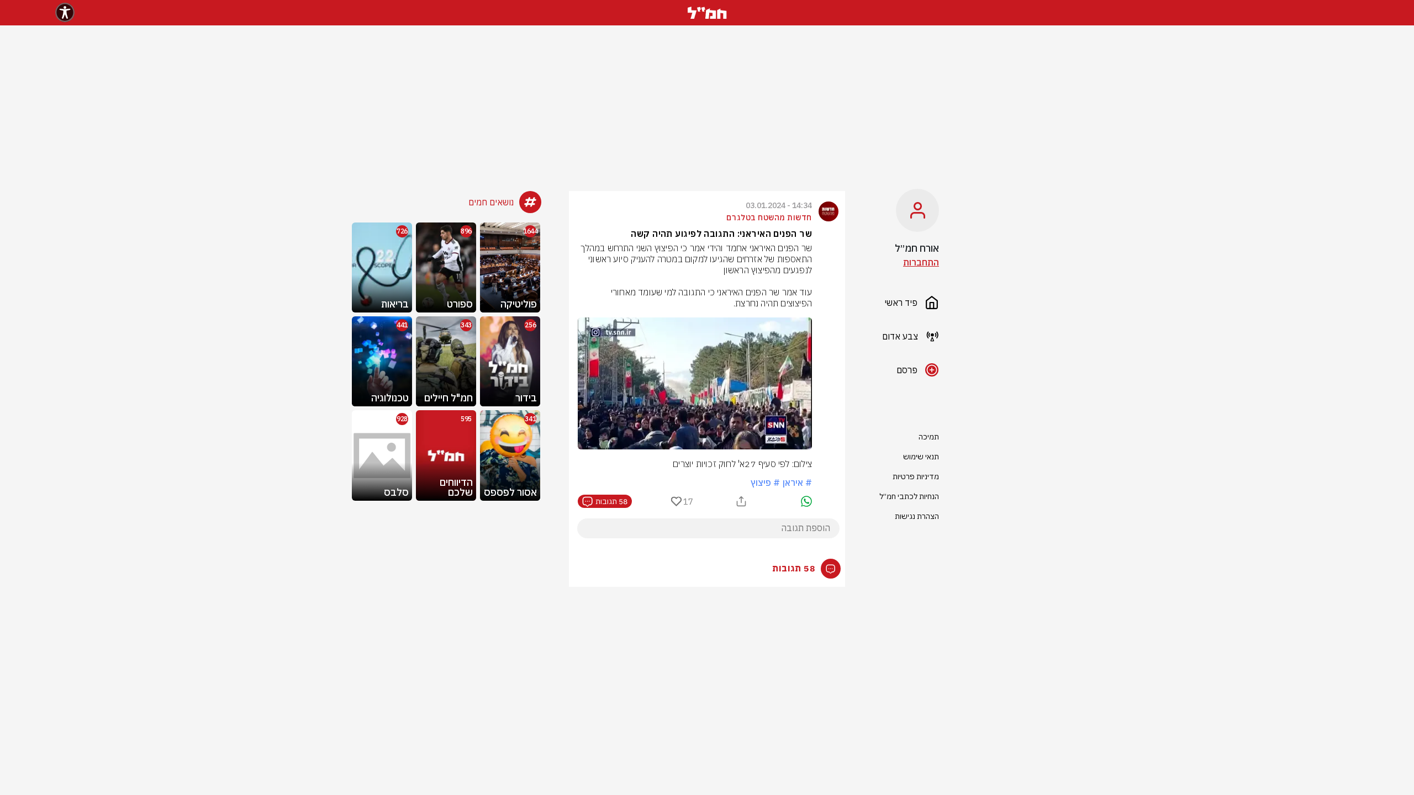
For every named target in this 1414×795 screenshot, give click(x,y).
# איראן (797, 482)
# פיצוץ (765, 482)
